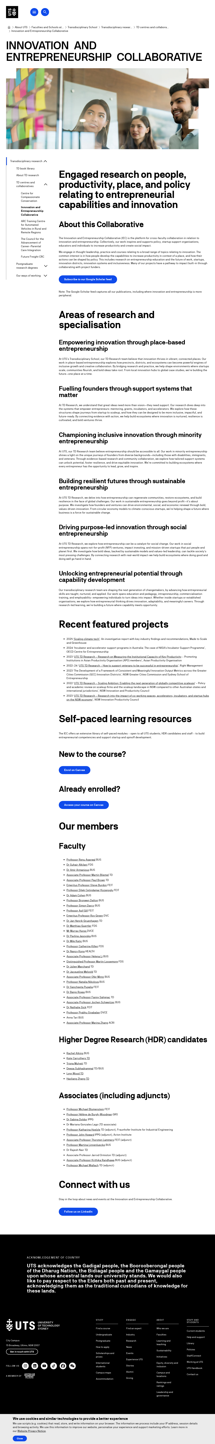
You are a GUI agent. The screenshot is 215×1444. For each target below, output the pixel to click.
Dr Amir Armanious (78, 869)
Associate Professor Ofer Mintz (85, 976)
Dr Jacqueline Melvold (80, 971)
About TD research (27, 175)
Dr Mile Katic (74, 941)
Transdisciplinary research (26, 161)
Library (190, 1343)
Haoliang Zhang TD (78, 1078)
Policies (191, 1349)
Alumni (130, 1371)
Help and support (196, 1337)
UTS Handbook (194, 1368)
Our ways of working (28, 275)
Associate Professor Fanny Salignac (88, 997)
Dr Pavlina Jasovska (79, 936)
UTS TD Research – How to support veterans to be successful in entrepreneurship (128, 665)
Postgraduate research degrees (27, 265)
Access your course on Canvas (83, 804)
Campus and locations (163, 1374)
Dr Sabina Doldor (77, 1119)
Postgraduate (103, 1340)
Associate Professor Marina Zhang (87, 1022)
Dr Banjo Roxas (76, 992)
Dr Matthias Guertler (79, 925)
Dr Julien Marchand (78, 966)
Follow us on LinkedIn (78, 1211)
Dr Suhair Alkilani (77, 864)
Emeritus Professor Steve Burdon (87, 885)
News (129, 1347)
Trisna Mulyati (75, 1063)
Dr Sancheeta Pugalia (80, 987)
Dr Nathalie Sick (76, 1007)
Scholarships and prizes (105, 1355)
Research (131, 1340)
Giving (129, 1378)
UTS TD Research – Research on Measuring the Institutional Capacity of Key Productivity (127, 656)
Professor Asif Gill (77, 910)
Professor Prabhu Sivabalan (83, 1012)
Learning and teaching (163, 1342)
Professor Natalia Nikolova (83, 981)
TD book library (25, 168)
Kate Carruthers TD (78, 1058)
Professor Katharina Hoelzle (83, 1129)
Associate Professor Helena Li (85, 956)
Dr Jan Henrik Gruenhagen (82, 920)
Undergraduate (104, 1334)
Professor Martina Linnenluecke (86, 1145)
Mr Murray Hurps (77, 930)
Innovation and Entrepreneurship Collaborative (32, 211)
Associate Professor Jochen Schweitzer (91, 1002)
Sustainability (164, 1350)
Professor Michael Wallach (83, 1165)
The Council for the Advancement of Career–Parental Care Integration (32, 244)
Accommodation (104, 1378)
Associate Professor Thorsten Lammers (90, 1139)
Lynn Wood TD (75, 1073)
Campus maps (103, 1372)
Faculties (161, 1334)
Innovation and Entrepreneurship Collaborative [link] (39, 31)
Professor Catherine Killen (82, 946)
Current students (196, 1331)
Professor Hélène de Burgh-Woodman (89, 1114)
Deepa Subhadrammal (80, 1068)
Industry (130, 1334)
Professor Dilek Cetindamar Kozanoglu (90, 890)
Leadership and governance (165, 1394)
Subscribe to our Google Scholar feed (88, 279)
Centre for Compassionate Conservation (30, 197)
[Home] (9, 27)
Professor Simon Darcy (80, 905)
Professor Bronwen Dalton (82, 900)
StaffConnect (194, 1355)
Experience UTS (134, 1359)
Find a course (103, 1328)
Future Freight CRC (32, 256)
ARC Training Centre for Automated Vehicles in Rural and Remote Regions (33, 227)
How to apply (102, 1347)
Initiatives (162, 1356)
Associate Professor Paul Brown (86, 880)
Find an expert (133, 1328)
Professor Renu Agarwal (81, 859)
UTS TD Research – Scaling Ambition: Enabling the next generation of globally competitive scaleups (134, 683)
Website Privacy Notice (31, 1431)
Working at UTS (195, 1362)
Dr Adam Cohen (76, 895)
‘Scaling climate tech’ (86, 639)
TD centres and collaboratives (25, 184)
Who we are (163, 1328)
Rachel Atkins (75, 1053)
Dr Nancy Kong (76, 951)
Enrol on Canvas (74, 770)
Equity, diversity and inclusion (167, 1365)
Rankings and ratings (164, 1384)
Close (20, 1438)
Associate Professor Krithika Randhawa (90, 1160)
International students (103, 1365)
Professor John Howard (80, 1134)
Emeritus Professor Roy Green (85, 915)
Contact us (192, 1374)
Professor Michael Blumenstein (85, 1109)
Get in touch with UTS (22, 1351)
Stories (130, 1365)
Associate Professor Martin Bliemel (88, 875)
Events (129, 1353)
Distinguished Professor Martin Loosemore (92, 961)
